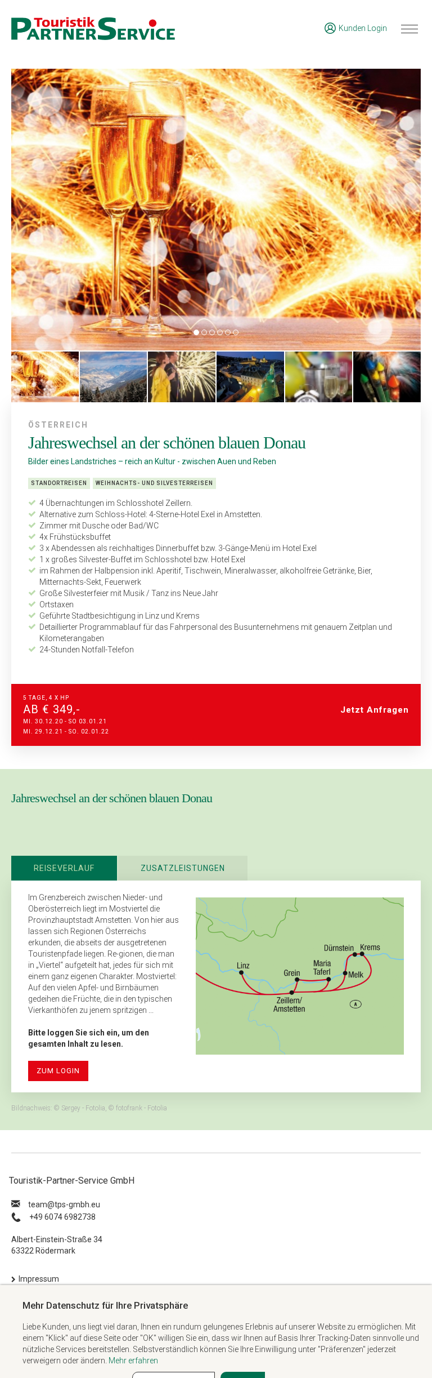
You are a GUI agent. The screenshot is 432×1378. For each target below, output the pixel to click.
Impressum (39, 1278)
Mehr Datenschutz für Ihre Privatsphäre (105, 1305)
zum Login (58, 1070)
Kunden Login (363, 28)
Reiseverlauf (64, 868)
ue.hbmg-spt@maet (64, 1204)
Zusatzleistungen (183, 868)
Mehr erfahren (133, 1360)
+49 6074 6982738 (62, 1216)
